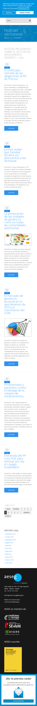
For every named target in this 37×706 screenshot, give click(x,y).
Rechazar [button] (9, 12)
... (30, 509)
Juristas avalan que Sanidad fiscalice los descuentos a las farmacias (15, 155)
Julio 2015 (8, 545)
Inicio (11, 38)
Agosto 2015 (9, 543)
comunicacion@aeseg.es (11, 602)
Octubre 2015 (9, 537)
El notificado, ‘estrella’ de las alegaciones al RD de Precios (15, 74)
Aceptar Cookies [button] (25, 12)
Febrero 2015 (9, 560)
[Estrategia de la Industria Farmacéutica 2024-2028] (13, 672)
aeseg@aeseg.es (18, 595)
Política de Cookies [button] (25, 5)
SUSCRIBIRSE (18, 701)
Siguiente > (27, 512)
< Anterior (16, 509)
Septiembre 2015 (10, 540)
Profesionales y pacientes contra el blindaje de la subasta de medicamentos (15, 390)
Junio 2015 (8, 548)
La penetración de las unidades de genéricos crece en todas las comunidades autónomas (15, 220)
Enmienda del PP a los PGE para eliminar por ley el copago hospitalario (15, 461)
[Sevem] (13, 629)
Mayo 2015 (8, 551)
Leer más (11, 128)
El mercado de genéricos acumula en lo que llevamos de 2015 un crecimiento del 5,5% (14, 304)
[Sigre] (13, 634)
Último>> (8, 516)
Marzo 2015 (9, 557)
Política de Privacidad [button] (10, 8)
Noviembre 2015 (10, 534)
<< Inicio (7, 509)
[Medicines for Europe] (13, 621)
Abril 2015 (8, 554)
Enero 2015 (8, 563)
